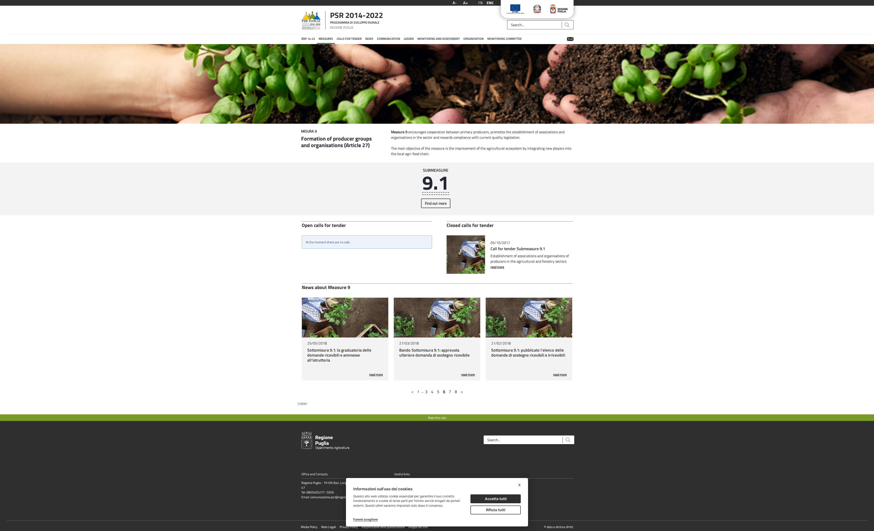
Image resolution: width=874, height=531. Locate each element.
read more (497, 266)
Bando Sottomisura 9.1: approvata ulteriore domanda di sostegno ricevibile (434, 352)
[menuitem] (308, 39)
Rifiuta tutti (495, 510)
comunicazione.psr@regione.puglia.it (334, 497)
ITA (480, 2)
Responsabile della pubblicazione (383, 526)
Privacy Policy (349, 526)
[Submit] (566, 25)
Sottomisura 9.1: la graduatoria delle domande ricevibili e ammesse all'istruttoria (339, 355)
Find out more (436, 203)
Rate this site (437, 417)
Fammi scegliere (365, 519)
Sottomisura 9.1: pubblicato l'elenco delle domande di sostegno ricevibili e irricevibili (528, 352)
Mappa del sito (418, 526)
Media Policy (309, 526)
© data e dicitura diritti (558, 526)
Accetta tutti (496, 498)
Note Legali (328, 526)
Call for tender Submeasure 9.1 (517, 249)
